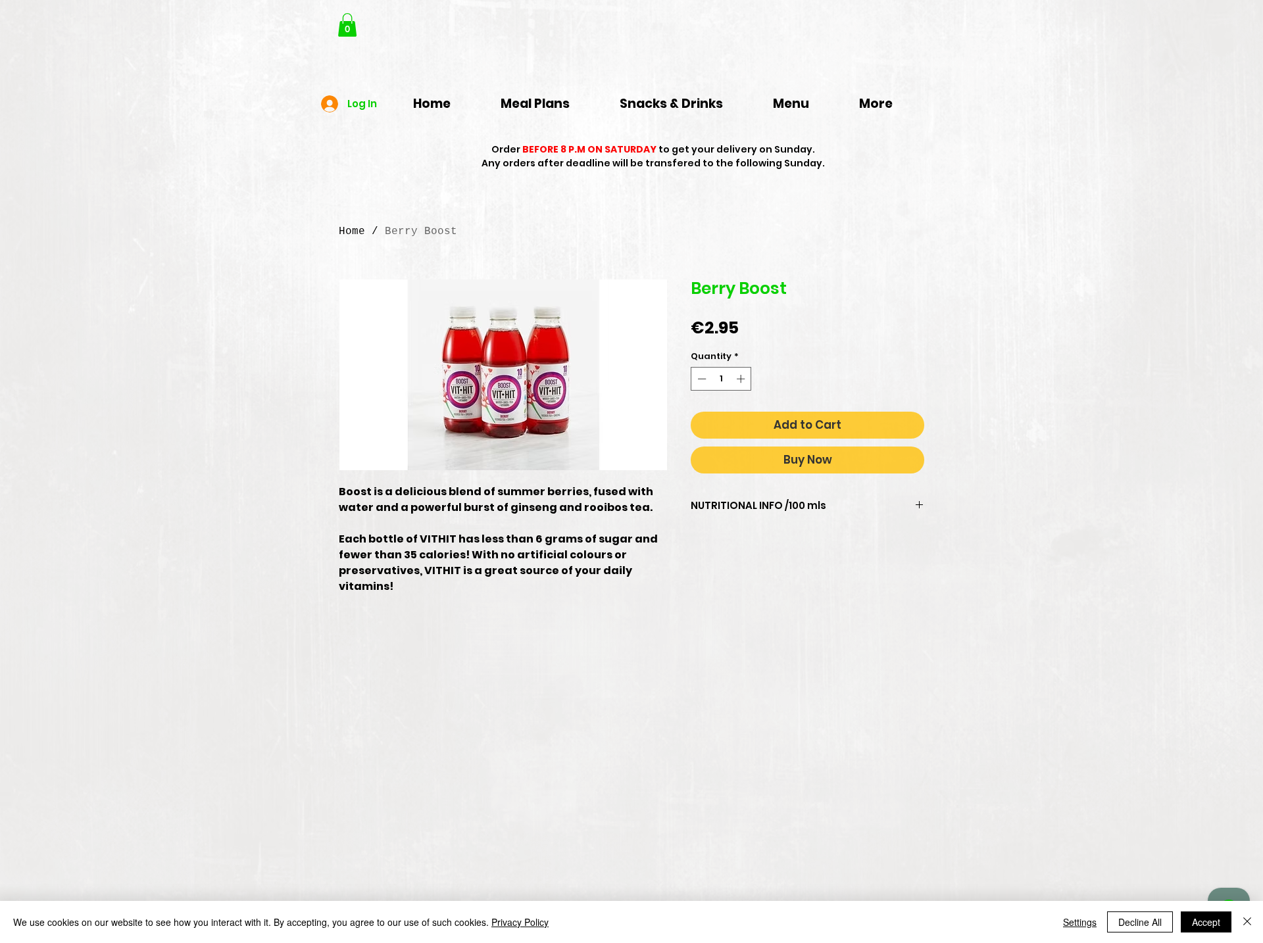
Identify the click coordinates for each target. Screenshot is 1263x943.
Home (352, 231)
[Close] (1247, 921)
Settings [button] (1080, 922)
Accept (1206, 922)
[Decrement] (700, 379)
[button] (347, 25)
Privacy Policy (520, 922)
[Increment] (742, 379)
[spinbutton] (721, 379)
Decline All (1140, 922)
